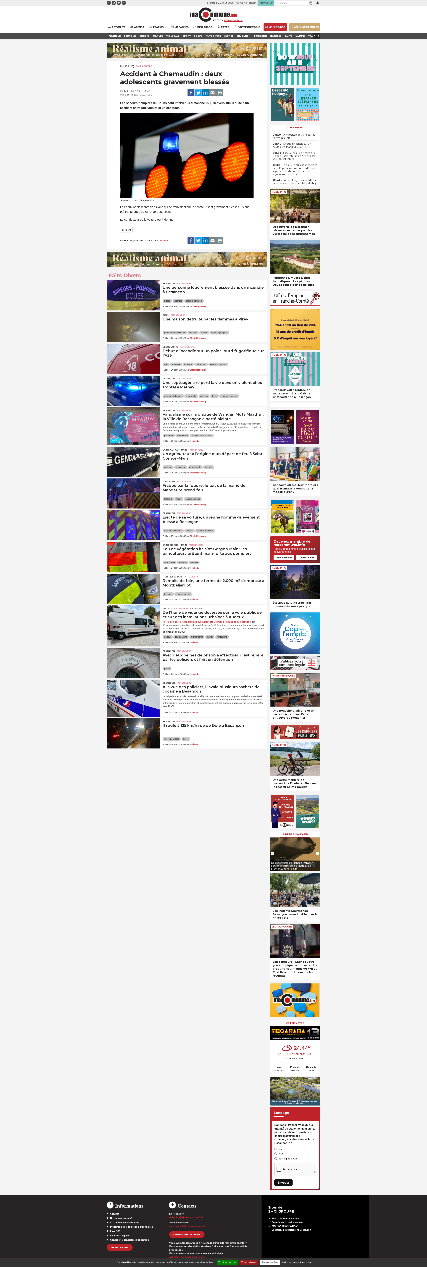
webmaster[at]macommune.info (187, 1256)
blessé (167, 301)
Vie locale (196, 608)
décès (214, 396)
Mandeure (169, 481)
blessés (189, 531)
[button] (311, 3)
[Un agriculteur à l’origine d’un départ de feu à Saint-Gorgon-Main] (133, 462)
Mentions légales (120, 1235)
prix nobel (168, 435)
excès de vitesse (171, 739)
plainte (210, 637)
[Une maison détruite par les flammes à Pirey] (133, 327)
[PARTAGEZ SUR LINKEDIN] (205, 93)
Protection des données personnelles (131, 1226)
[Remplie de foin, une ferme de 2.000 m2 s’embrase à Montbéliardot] (133, 589)
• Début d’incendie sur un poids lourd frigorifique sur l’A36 (292, 145)
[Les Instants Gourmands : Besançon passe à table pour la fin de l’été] (295, 890)
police (167, 668)
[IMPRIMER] (219, 93)
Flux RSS (115, 1231)
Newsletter (119, 1247)
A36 (166, 364)
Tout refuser (249, 1262)
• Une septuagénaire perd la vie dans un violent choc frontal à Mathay (295, 182)
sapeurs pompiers (194, 301)
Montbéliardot (172, 576)
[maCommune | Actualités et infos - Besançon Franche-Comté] (213, 15)
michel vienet (197, 637)
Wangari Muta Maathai (201, 435)
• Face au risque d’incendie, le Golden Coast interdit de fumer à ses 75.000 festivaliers (294, 155)
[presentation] (272, 853)
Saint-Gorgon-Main (175, 450)
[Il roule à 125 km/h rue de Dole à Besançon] (133, 733)
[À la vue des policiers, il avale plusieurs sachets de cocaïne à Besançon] (133, 695)
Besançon (169, 283)
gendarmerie (195, 467)
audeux (167, 637)
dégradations (181, 637)
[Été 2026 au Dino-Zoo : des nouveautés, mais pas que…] (295, 582)
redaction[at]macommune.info (186, 1217)
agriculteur (180, 467)
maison (204, 332)
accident (126, 229)
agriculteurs (169, 562)
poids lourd (201, 364)
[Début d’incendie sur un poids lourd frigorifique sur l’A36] (133, 359)
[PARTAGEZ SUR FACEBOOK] (191, 93)
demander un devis (186, 1234)
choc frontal (191, 396)
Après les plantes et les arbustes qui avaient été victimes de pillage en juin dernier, (206, 621)
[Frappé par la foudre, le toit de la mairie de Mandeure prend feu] (133, 493)
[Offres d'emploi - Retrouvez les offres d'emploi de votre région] (295, 304)
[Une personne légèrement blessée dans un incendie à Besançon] (133, 295)
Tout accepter (227, 1262)
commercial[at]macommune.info (187, 1226)
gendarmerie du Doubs (174, 332)
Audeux (167, 608)
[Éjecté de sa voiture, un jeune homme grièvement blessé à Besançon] (133, 525)
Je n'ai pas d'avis (288, 1158)
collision (204, 396)
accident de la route (173, 396)
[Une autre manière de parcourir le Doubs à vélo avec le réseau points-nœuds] (295, 759)
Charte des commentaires (124, 1222)
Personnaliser (270, 1262)
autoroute (176, 364)
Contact (114, 1213)
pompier (194, 562)
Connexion (306, 557)
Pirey (166, 315)
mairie (179, 499)
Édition (218, 20)
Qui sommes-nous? (121, 1218)
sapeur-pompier (192, 499)
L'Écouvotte (170, 347)
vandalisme (182, 435)
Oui (280, 1149)
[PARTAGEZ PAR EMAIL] (212, 93)
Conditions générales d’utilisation (129, 1239)
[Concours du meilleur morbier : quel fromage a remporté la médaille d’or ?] (295, 464)
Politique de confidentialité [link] (296, 1262)
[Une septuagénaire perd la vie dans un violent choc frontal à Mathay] (133, 391)
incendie (178, 301)
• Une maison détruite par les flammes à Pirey (294, 136)
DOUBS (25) (127, 66)
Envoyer (283, 1182)
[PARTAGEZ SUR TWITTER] (198, 93)
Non (281, 1153)
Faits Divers (144, 66)
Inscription (284, 557)
